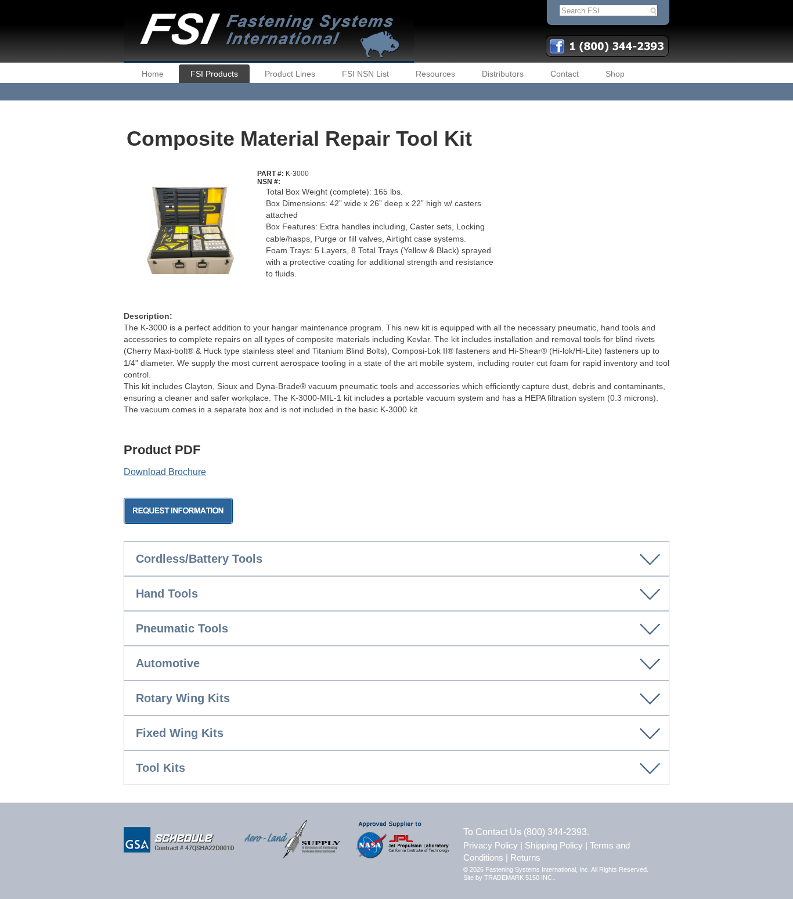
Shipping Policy (554, 845)
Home (153, 73)
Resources (435, 73)
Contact (564, 73)
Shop (615, 73)
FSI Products (214, 73)
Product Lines (290, 73)
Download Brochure (165, 472)
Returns (525, 857)
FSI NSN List (365, 73)
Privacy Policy (490, 845)
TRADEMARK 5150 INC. (519, 877)
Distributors (503, 73)
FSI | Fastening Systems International (269, 31)
